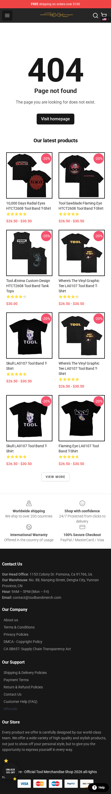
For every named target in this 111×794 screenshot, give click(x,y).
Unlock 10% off (10, 771)
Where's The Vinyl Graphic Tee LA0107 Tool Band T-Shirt (79, 286)
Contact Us (12, 694)
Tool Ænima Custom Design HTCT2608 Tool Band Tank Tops (28, 286)
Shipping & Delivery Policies (25, 673)
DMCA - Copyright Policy (23, 642)
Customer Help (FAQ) (20, 701)
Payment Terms (16, 680)
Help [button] (102, 787)
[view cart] (104, 15)
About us (11, 620)
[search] (95, 15)
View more (56, 477)
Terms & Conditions (19, 627)
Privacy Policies (16, 634)
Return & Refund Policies (23, 687)
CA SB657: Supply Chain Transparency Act (37, 649)
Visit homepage (55, 118)
